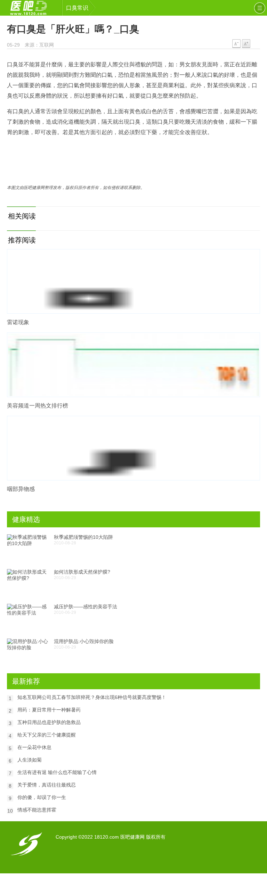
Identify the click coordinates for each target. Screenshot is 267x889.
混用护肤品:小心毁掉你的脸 (84, 641)
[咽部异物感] (133, 448)
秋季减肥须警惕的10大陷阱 (83, 537)
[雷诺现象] (133, 281)
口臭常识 (77, 8)
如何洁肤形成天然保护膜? (82, 572)
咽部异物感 (21, 489)
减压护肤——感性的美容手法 (85, 606)
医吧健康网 (33, 8)
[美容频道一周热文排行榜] (133, 364)
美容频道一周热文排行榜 (37, 406)
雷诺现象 (18, 322)
